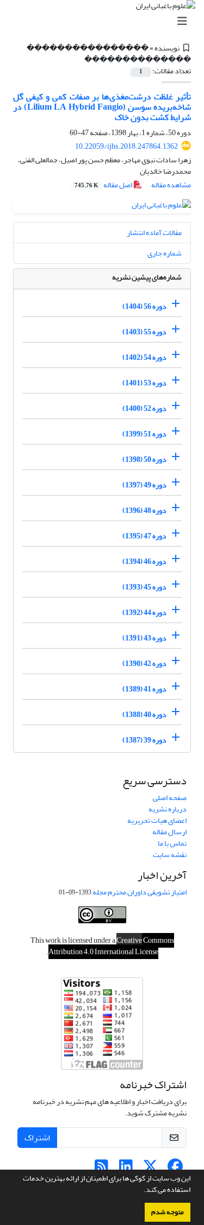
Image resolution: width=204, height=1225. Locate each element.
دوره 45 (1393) (144, 587)
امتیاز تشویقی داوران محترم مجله (139, 892)
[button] (141, 1190)
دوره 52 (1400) (144, 408)
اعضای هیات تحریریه (157, 820)
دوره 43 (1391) (144, 638)
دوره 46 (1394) (144, 561)
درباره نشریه (168, 809)
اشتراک (37, 1137)
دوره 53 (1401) (144, 383)
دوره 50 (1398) (144, 459)
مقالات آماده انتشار (154, 232)
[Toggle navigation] (105, 21)
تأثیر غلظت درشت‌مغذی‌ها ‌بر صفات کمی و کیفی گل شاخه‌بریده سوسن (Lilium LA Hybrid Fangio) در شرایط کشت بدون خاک (102, 106)
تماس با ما (172, 843)
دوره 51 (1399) (144, 434)
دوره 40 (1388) (144, 714)
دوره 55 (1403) (144, 332)
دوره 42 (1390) (144, 663)
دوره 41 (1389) (144, 689)
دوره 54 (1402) (144, 357)
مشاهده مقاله (171, 184)
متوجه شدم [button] (167, 1211)
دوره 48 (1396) (144, 510)
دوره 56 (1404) (144, 306)
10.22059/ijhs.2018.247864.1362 (126, 146)
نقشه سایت (170, 854)
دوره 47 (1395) (144, 536)
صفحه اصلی (170, 797)
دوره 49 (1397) (144, 485)
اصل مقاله (104, 184)
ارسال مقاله (169, 831)
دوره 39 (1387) (144, 740)
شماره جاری (164, 253)
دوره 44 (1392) (144, 612)
